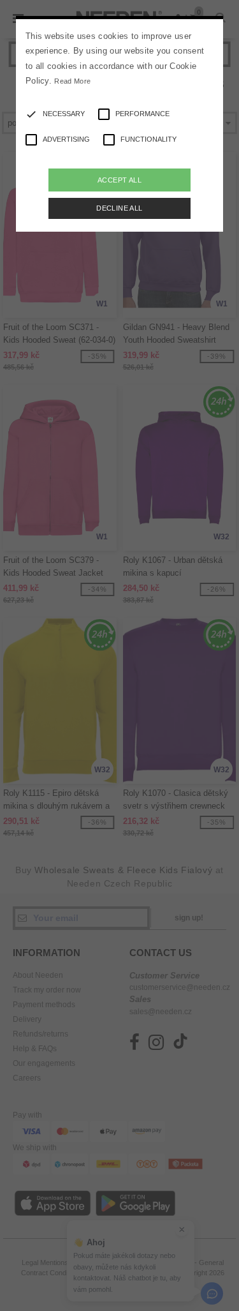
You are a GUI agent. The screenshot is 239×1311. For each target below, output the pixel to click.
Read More (72, 81)
